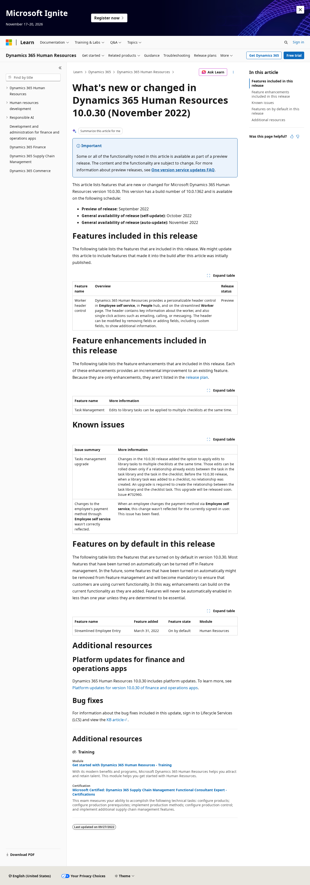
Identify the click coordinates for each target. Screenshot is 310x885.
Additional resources (268, 120)
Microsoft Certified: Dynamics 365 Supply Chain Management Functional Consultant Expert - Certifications (149, 792)
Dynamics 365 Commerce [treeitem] (30, 170)
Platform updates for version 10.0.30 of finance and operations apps (135, 687)
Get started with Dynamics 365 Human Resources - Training (122, 765)
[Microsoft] (9, 42)
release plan (197, 377)
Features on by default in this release (275, 111)
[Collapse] (60, 68)
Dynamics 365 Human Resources (143, 72)
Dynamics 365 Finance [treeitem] (28, 147)
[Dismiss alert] (300, 10)
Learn (78, 72)
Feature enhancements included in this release (271, 94)
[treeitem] (33, 91)
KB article (115, 719)
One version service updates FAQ (183, 170)
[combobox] (33, 77)
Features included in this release (272, 83)
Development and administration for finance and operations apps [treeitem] (34, 132)
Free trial (294, 55)
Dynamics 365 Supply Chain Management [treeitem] (32, 159)
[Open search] (286, 42)
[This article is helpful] (292, 136)
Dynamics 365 (99, 72)
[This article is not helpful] (298, 136)
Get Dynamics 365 (264, 55)
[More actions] (233, 72)
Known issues (263, 102)
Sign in (298, 42)
